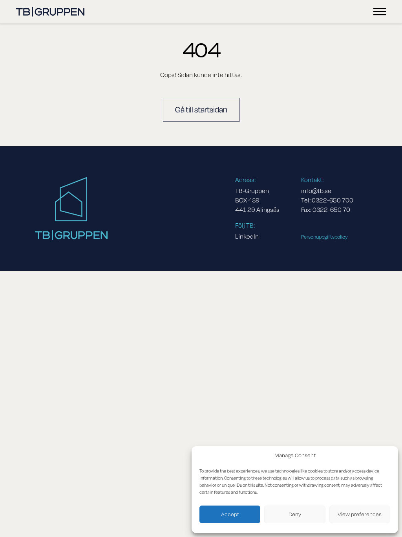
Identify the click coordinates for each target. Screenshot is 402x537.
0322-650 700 (332, 200)
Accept (230, 514)
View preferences (360, 514)
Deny (295, 514)
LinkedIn (247, 236)
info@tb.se (316, 191)
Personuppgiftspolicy (324, 237)
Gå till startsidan (201, 110)
